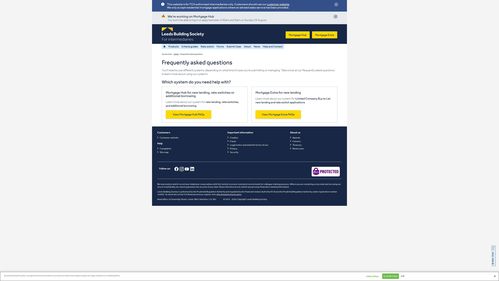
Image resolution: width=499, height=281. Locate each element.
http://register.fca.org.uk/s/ (229, 194)
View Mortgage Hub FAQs (188, 114)
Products (174, 46)
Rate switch (207, 46)
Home (164, 46)
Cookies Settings (372, 276)
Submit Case (234, 46)
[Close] (495, 276)
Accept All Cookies (391, 276)
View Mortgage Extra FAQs (278, 114)
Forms (220, 46)
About (247, 46)
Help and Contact (273, 46)
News (257, 46)
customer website (278, 4)
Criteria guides (190, 46)
